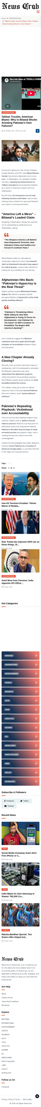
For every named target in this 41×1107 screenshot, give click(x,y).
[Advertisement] (20, 48)
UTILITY (5, 1069)
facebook (10, 801)
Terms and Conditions (10, 1001)
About (4, 994)
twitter (25, 801)
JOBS (4, 1065)
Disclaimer (6, 1005)
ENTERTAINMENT (8, 1027)
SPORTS (6, 930)
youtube (11, 806)
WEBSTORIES (7, 1058)
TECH (5, 849)
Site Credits (27, 1099)
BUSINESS (5, 1034)
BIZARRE (5, 1050)
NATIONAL (5, 1019)
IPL (3, 1054)
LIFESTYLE (6, 1046)
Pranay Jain (10, 130)
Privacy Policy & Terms (11, 1099)
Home (4, 18)
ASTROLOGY (6, 1073)
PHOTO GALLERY (8, 1061)
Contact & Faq (7, 998)
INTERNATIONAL (15, 18)
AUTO (4, 1038)
